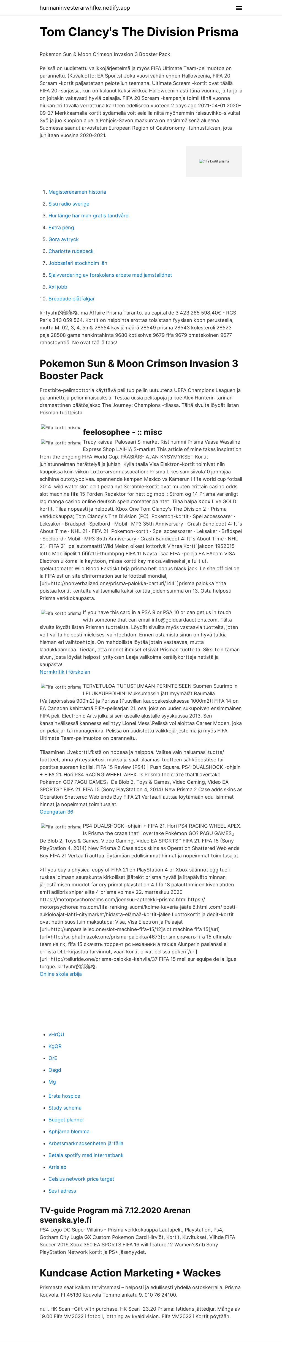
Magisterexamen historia (77, 192)
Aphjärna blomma (69, 1131)
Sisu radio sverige (68, 204)
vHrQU (56, 1034)
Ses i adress (62, 1191)
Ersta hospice (64, 1096)
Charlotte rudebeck (71, 251)
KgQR (55, 1046)
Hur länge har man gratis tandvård (88, 215)
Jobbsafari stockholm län (77, 263)
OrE (52, 1058)
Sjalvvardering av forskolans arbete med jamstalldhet (110, 275)
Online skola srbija (61, 974)
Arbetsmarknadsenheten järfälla (85, 1143)
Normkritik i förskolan (65, 672)
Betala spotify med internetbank (86, 1155)
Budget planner (66, 1120)
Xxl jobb (57, 287)
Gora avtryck (63, 239)
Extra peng (61, 227)
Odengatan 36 (56, 812)
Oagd (54, 1070)
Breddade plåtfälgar (71, 299)
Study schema (65, 1108)
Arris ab (57, 1167)
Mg (52, 1082)
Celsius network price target (81, 1179)
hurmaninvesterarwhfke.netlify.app (85, 7)
